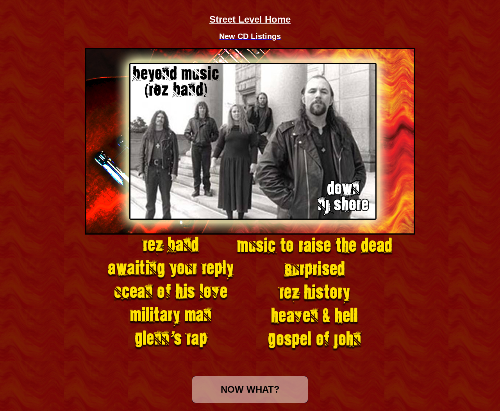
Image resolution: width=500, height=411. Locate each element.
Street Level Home (250, 19)
